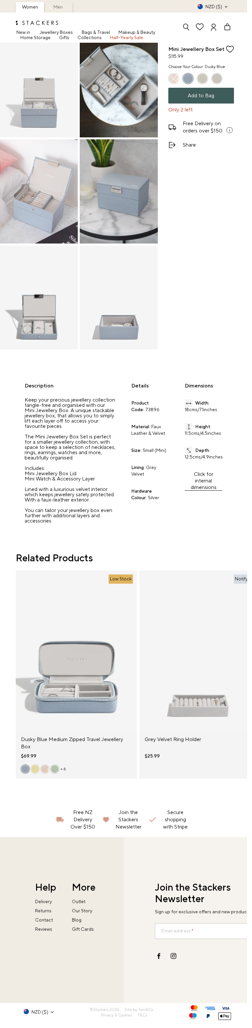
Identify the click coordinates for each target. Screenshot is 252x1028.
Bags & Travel (96, 32)
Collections (89, 37)
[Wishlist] (200, 27)
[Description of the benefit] (229, 130)
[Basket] (224, 28)
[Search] (186, 28)
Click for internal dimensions (204, 481)
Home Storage (35, 37)
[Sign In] (214, 27)
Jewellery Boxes (56, 32)
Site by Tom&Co (138, 1009)
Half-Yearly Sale (126, 37)
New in (23, 32)
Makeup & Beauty (136, 32)
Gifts (64, 37)
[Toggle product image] (21, 655)
